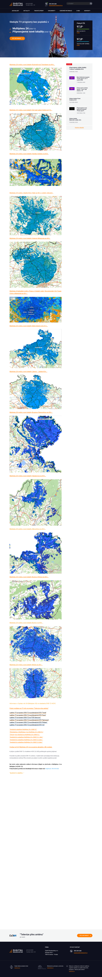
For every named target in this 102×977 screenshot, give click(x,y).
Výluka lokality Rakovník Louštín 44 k (75, 119)
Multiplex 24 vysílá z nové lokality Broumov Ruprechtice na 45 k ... (31, 412)
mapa (78, 32)
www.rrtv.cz (72, 971)
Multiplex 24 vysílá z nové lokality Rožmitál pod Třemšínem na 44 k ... (32, 64)
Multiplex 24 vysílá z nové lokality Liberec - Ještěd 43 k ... (28, 371)
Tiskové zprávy (39, 10)
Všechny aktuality (79, 127)
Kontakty (87, 10)
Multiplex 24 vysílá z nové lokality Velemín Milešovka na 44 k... (30, 238)
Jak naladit (15, 10)
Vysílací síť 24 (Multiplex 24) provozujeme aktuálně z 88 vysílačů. (31, 747)
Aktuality (26, 10)
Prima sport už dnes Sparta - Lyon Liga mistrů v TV (82, 89)
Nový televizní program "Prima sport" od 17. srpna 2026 (83, 78)
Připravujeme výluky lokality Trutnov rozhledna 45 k (77, 68)
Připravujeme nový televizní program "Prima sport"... (82, 109)
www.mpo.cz (50, 967)
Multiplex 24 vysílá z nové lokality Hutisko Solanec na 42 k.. (29, 154)
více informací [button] (16, 38)
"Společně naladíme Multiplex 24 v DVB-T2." (23, 729)
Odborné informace (66, 10)
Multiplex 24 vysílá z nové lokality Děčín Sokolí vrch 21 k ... (29, 326)
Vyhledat (91, 3)
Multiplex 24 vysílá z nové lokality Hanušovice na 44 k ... (28, 476)
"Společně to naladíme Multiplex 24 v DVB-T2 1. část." (26, 737)
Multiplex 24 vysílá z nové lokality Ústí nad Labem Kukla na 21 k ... (31, 110)
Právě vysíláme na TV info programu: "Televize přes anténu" (29, 708)
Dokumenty (51, 10)
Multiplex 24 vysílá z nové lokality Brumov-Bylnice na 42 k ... (29, 577)
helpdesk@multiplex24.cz (56, 5)
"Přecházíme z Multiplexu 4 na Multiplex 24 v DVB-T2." (26, 732)
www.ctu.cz (17, 967)
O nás (78, 10)
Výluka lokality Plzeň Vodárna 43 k (74, 99)
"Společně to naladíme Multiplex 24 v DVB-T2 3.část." (26, 742)
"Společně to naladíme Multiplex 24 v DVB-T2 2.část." (26, 740)
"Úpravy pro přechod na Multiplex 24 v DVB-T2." (25, 734)
